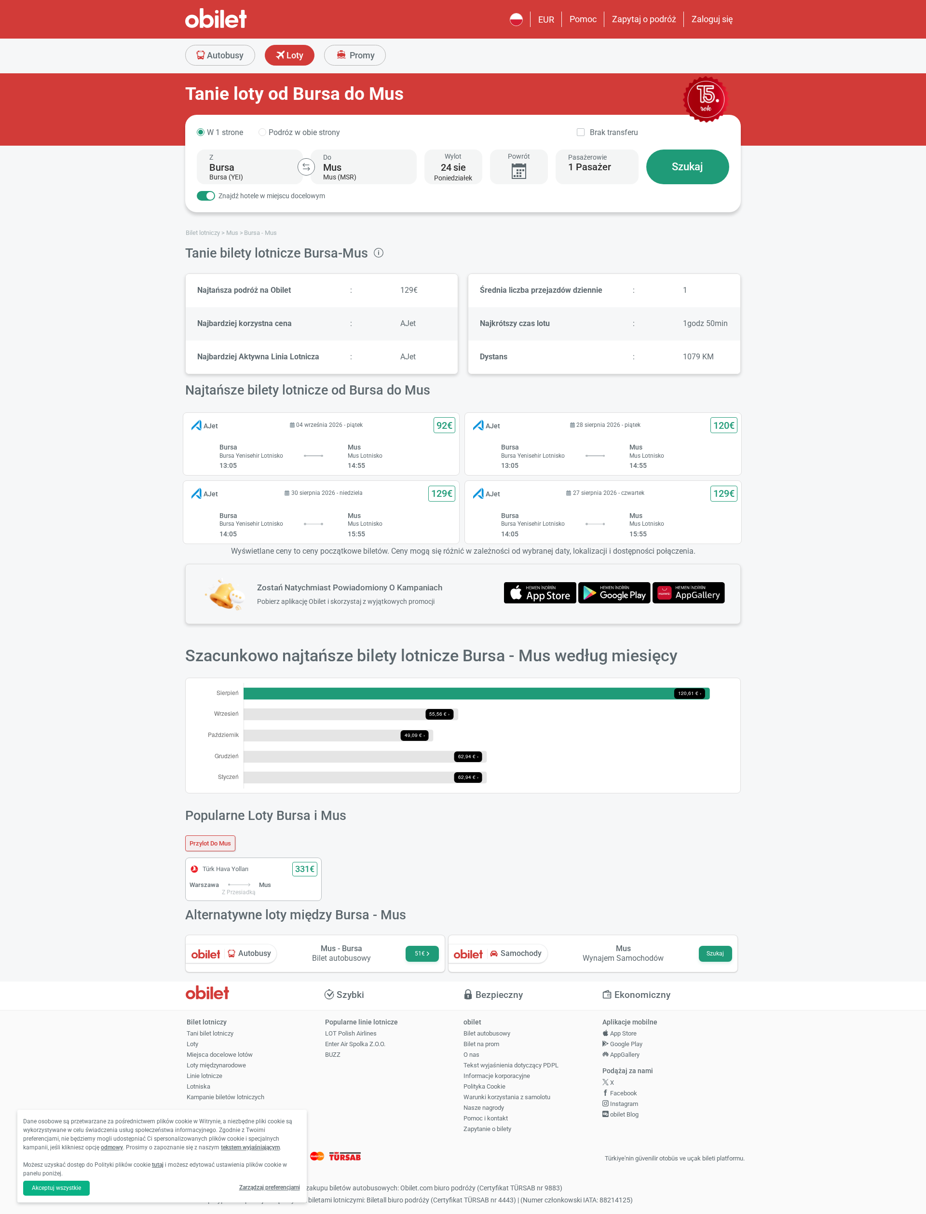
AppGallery (624, 1054)
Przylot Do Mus (210, 843)
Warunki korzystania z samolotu (506, 1097)
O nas (471, 1054)
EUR (546, 19)
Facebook (623, 1093)
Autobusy (224, 55)
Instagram (623, 1103)
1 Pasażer (589, 167)
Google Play (625, 1044)
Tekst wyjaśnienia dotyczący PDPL (510, 1065)
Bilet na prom (481, 1044)
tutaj (157, 1164)
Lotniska (198, 1086)
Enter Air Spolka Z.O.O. (355, 1044)
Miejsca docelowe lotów (220, 1054)
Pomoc (583, 19)
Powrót (519, 156)
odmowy (112, 1147)
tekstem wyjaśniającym (250, 1147)
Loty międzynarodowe (216, 1065)
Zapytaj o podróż (644, 19)
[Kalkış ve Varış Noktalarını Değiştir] (306, 167)
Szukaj (687, 167)
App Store (623, 1033)
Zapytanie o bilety (487, 1128)
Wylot (453, 156)
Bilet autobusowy (486, 1033)
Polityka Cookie (484, 1086)
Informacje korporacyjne (496, 1075)
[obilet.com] (239, 26)
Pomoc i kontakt (485, 1118)
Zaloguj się (712, 19)
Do (327, 157)
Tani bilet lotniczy (210, 1033)
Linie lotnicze (204, 1075)
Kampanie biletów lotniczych (225, 1097)
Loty (294, 55)
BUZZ (332, 1054)
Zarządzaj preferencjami (269, 1187)
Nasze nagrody (483, 1107)
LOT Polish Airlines (351, 1033)
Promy (361, 55)
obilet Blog (624, 1114)
